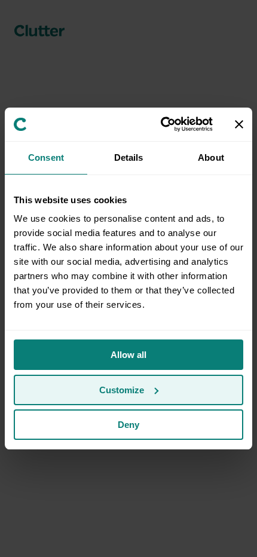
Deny (128, 425)
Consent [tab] (46, 157)
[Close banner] (239, 124)
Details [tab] (128, 157)
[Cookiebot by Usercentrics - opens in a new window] (162, 124)
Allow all (128, 355)
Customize (121, 390)
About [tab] (211, 157)
